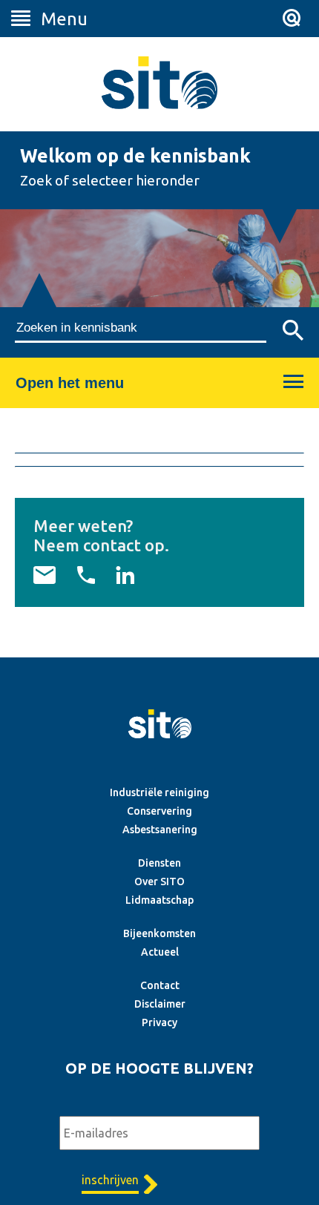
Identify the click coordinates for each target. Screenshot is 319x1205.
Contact (160, 985)
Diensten (159, 863)
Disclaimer (159, 1004)
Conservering (159, 811)
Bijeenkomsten (159, 933)
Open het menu (70, 383)
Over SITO (159, 881)
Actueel (160, 952)
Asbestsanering (159, 829)
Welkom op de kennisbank (135, 155)
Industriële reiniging (159, 792)
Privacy (159, 1022)
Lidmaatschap (159, 900)
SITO (159, 82)
